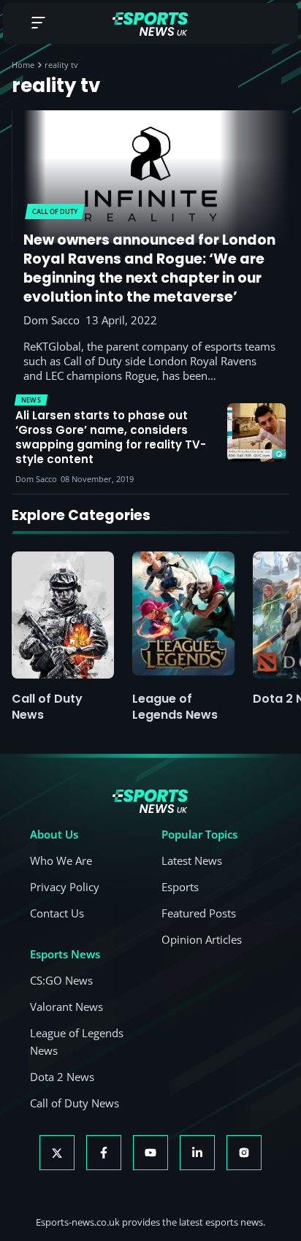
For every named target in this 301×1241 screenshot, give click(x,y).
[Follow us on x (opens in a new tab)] (57, 1152)
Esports (180, 886)
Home (23, 64)
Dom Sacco (51, 320)
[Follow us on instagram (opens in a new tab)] (244, 1152)
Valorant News (66, 1006)
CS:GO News (61, 980)
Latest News (191, 860)
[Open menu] (38, 23)
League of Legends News (175, 707)
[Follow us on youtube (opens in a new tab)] (150, 1152)
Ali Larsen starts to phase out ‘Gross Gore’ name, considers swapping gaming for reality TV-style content (110, 437)
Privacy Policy (64, 886)
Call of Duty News (47, 707)
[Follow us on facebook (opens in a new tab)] (103, 1152)
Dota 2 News (62, 1076)
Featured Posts (198, 913)
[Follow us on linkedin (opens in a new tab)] (197, 1152)
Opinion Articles (201, 939)
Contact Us (57, 913)
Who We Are (61, 860)
